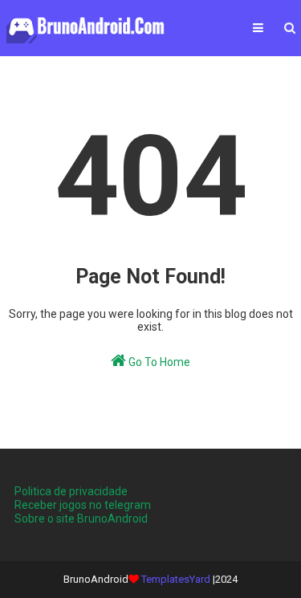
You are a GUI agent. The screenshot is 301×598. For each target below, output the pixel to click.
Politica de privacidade (71, 491)
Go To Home (158, 362)
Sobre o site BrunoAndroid (81, 518)
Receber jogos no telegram (82, 504)
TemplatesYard (175, 579)
